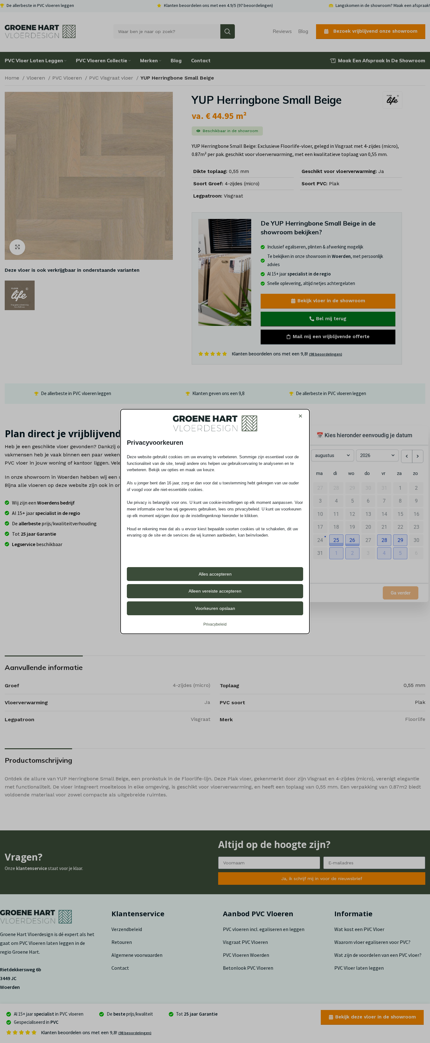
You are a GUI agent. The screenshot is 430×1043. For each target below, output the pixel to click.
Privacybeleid (215, 624)
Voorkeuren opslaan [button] (215, 608)
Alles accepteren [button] (215, 574)
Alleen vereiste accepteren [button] (215, 591)
